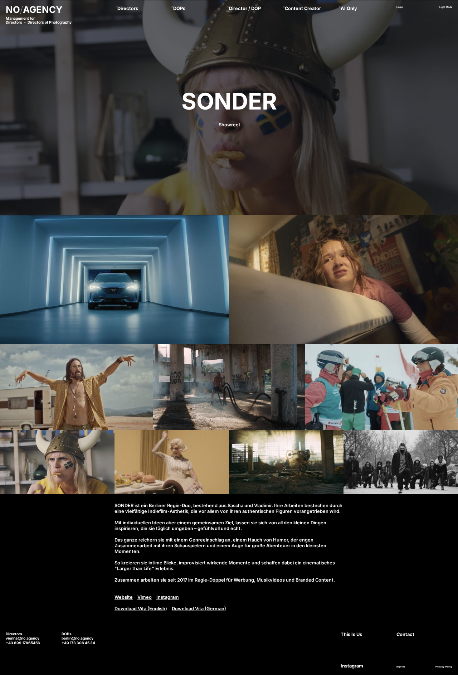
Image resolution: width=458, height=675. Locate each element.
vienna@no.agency (22, 638)
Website (123, 597)
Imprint (400, 666)
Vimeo (144, 597)
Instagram (167, 597)
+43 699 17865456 (23, 643)
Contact (405, 634)
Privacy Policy (443, 666)
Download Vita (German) (199, 608)
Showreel (229, 124)
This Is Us (351, 634)
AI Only (349, 8)
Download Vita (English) (140, 608)
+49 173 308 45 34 (78, 643)
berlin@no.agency (77, 638)
